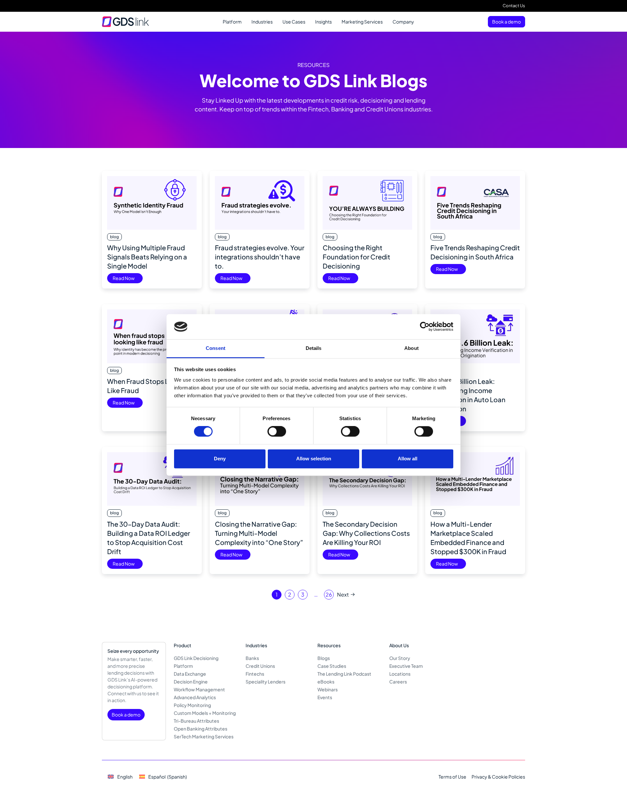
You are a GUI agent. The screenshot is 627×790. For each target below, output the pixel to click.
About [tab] (411, 348)
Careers (398, 681)
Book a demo (506, 22)
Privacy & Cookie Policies (498, 777)
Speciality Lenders (265, 681)
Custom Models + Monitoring (205, 713)
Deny (220, 458)
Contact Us (514, 5)
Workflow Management (199, 689)
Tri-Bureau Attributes (196, 721)
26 (329, 594)
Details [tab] (314, 348)
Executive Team (406, 666)
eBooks (325, 681)
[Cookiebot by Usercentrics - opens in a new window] (424, 327)
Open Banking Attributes (200, 729)
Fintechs (255, 674)
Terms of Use (452, 777)
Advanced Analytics (195, 697)
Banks (252, 658)
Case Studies (331, 666)
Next (343, 594)
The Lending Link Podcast (344, 674)
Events (324, 697)
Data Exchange (190, 674)
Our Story (399, 658)
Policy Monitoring (192, 705)
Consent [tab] (215, 348)
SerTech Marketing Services (203, 736)
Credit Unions (260, 666)
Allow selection (313, 458)
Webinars (327, 689)
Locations (399, 674)
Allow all (407, 458)
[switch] (276, 431)
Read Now (124, 278)
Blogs (323, 658)
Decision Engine (191, 681)
